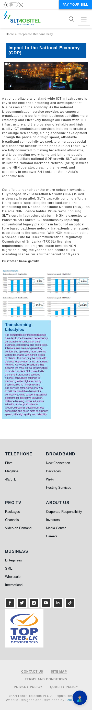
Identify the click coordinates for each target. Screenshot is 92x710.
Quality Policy (64, 687)
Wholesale (12, 577)
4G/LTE (10, 479)
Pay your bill (75, 4)
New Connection (58, 463)
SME (9, 568)
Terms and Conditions (46, 679)
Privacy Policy (28, 687)
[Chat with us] (80, 698)
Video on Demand (18, 528)
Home (10, 34)
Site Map (59, 671)
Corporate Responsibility (35, 34)
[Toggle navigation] (84, 19)
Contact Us (32, 671)
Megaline (11, 471)
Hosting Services (58, 487)
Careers (51, 536)
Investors (53, 520)
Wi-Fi (50, 479)
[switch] (13, 4)
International (14, 585)
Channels (12, 520)
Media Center (56, 528)
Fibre (9, 463)
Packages (53, 471)
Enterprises (13, 560)
